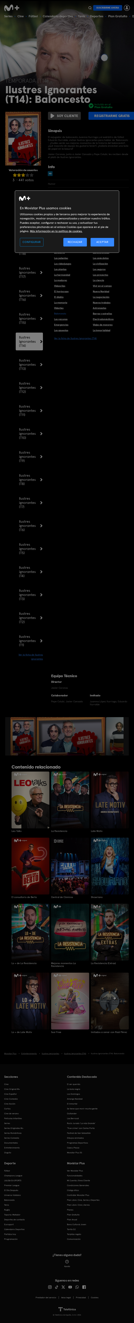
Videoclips (59, 285)
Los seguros (99, 269)
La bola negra (73, 1089)
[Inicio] (13, 8)
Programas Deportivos (77, 1143)
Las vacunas (61, 319)
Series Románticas (12, 1133)
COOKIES (94, 1297)
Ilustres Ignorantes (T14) (27, 341)
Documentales (11, 1143)
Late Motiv (96, 831)
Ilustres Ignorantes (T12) (27, 387)
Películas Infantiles (13, 1118)
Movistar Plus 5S (74, 1152)
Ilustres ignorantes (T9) (27, 456)
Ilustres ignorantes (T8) (27, 479)
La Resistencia (59, 831)
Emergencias (61, 324)
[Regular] (23, 175)
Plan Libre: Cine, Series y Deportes (83, 1200)
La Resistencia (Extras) (103, 963)
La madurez (60, 280)
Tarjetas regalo (74, 1234)
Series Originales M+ (13, 1128)
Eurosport (9, 1224)
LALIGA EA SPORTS (12, 1180)
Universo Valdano (12, 1195)
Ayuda (67, 1266)
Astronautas (99, 308)
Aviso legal (66, 1297)
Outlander (72, 1113)
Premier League (11, 1185)
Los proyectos (100, 274)
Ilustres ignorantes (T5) (27, 548)
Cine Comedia (11, 1099)
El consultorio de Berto (24, 897)
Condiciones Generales (78, 1185)
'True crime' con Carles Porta (81, 1128)
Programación (11, 1239)
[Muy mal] (15, 175)
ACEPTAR (102, 242)
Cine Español (10, 1094)
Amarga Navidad (75, 1099)
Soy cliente (67, 116)
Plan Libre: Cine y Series (78, 1205)
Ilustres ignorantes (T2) (27, 617)
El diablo (59, 297)
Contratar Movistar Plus (78, 1195)
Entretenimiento (12, 1148)
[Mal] (19, 175)
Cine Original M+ (12, 1089)
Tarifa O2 (71, 1229)
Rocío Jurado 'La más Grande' (81, 1123)
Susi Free (56, 1032)
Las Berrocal (73, 1118)
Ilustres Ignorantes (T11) (27, 410)
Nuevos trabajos (101, 302)
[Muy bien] (32, 175)
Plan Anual (72, 1219)
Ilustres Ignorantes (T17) (27, 272)
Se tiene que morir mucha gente (82, 1108)
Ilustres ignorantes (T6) (27, 525)
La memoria (60, 302)
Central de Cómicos (62, 897)
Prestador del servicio (46, 1297)
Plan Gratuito (117, 16)
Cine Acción (9, 1104)
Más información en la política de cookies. (56, 231)
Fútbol (33, 16)
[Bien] (27, 175)
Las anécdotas (101, 258)
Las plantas (60, 269)
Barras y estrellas (102, 313)
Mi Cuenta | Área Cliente (78, 1180)
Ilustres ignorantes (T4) (27, 571)
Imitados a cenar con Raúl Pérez (109, 1032)
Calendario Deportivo (14, 1229)
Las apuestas (61, 330)
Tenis (81, 16)
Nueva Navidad (101, 291)
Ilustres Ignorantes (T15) (27, 318)
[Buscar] (89, 7)
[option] (23, 736)
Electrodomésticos (103, 319)
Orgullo (7, 1152)
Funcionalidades (74, 1175)
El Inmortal (72, 1104)
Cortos (7, 1108)
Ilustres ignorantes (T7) (27, 502)
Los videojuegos (62, 263)
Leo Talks (16, 831)
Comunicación (74, 1239)
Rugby (7, 1210)
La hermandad (62, 274)
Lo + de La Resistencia (24, 963)
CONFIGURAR (32, 242)
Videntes (59, 308)
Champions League (13, 1175)
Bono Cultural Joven (76, 1224)
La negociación (101, 297)
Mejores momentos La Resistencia (63, 964)
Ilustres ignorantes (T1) (27, 640)
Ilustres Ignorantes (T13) (27, 364)
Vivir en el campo (102, 285)
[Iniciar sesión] (127, 8)
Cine (20, 16)
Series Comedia (11, 1138)
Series (8, 16)
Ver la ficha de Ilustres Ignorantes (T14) (75, 338)
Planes (70, 1210)
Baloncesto (9, 1200)
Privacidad (81, 1297)
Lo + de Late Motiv (22, 1032)
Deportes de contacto (14, 1219)
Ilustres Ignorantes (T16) (27, 295)
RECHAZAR (75, 242)
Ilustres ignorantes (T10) (27, 433)
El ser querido (73, 1084)
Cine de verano (11, 1113)
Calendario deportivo (58, 16)
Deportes (96, 16)
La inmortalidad (101, 330)
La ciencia (98, 280)
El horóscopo (61, 291)
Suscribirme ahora (107, 7)
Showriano (97, 897)
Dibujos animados (75, 1138)
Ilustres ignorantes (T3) (27, 594)
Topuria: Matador (12, 1214)
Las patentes (61, 258)
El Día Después (11, 1190)
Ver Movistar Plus (75, 1171)
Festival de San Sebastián (79, 1133)
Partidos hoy (10, 1234)
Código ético (73, 1190)
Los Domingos (73, 1094)
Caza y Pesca (73, 1148)
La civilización (100, 263)
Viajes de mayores (103, 324)
